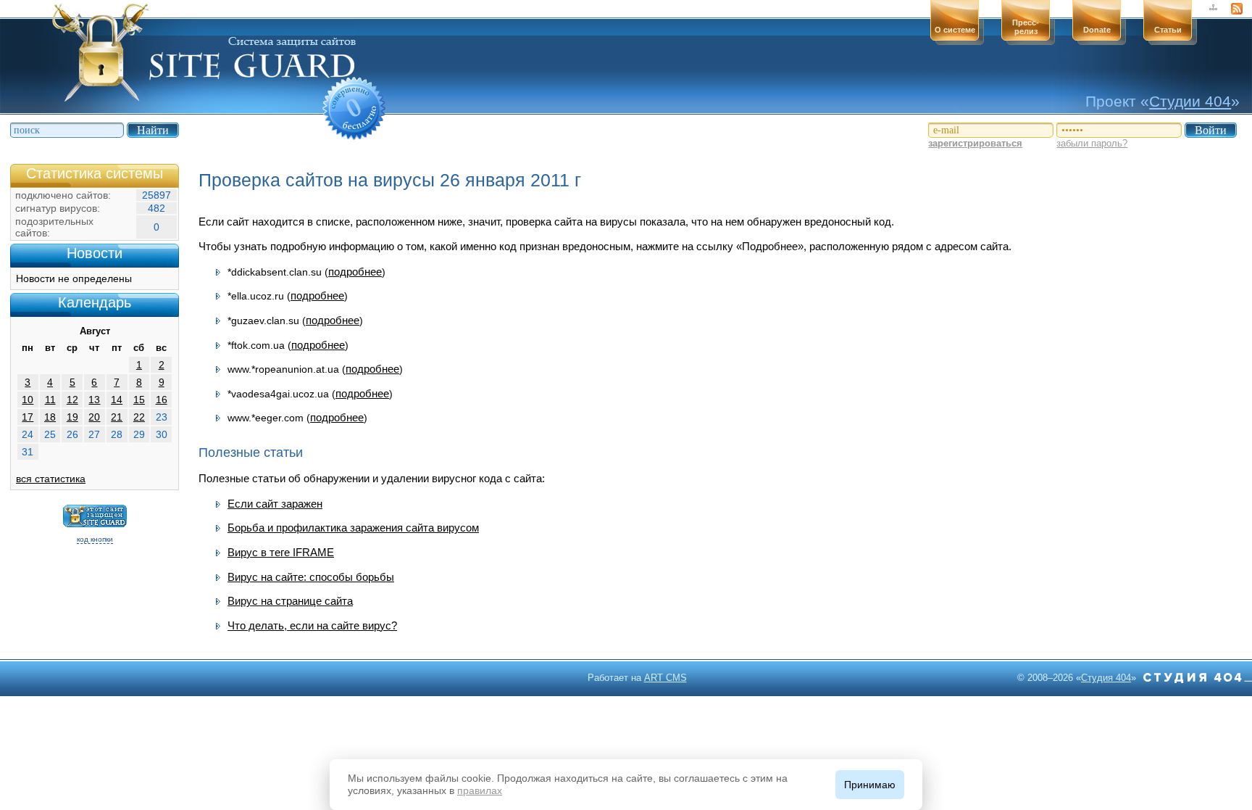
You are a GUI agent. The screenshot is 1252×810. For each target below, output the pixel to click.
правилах (479, 790)
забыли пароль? (1091, 143)
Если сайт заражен (275, 503)
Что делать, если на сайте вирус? (312, 625)
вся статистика (50, 478)
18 (50, 417)
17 (27, 417)
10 (27, 399)
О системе (955, 29)
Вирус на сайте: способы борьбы (311, 577)
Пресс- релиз (1025, 27)
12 (72, 399)
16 (161, 399)
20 (94, 417)
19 (72, 417)
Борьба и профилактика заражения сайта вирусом (353, 527)
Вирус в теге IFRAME (281, 552)
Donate (1097, 29)
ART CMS (665, 677)
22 (139, 417)
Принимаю (870, 784)
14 (116, 399)
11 (50, 399)
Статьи (1168, 29)
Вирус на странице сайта (290, 601)
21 (116, 417)
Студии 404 (1190, 101)
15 (139, 399)
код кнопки (95, 539)
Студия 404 (1106, 677)
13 (94, 399)
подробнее (355, 271)
